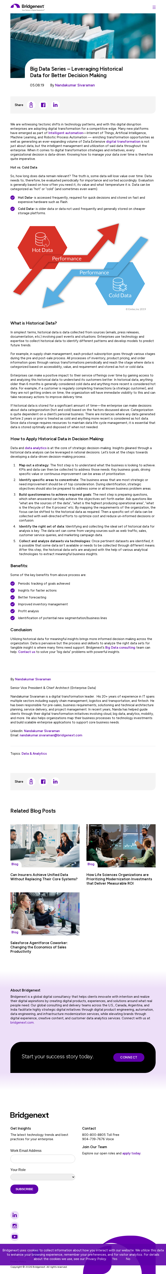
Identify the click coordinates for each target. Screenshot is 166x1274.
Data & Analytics (34, 754)
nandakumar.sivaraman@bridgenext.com (51, 735)
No (128, 1259)
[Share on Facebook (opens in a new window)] (43, 105)
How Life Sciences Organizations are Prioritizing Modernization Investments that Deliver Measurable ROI (119, 879)
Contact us (26, 652)
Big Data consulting (120, 647)
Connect (128, 1057)
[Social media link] (14, 1215)
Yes (114, 1259)
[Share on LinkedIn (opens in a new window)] (55, 105)
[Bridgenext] (27, 7)
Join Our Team (94, 1147)
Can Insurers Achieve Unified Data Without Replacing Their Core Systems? (44, 877)
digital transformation (123, 142)
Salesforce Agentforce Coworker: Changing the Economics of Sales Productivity (39, 947)
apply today (131, 1153)
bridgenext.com (22, 1022)
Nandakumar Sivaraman (75, 85)
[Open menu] (154, 7)
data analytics (35, 448)
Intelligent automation (65, 133)
